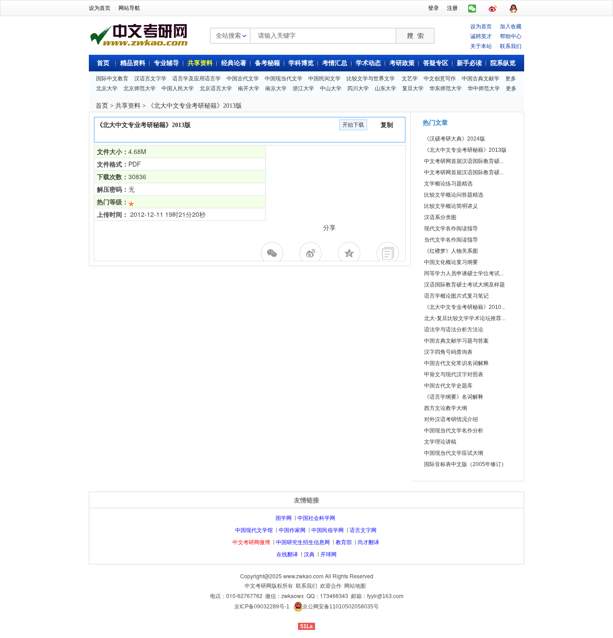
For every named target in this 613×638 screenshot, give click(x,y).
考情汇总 (334, 63)
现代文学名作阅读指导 (451, 228)
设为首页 (99, 8)
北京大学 (107, 88)
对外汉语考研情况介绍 (451, 419)
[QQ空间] (350, 253)
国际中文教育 (112, 78)
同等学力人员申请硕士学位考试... (464, 273)
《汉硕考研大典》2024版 (454, 139)
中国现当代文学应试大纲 (453, 453)
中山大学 (331, 88)
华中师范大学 (484, 88)
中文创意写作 (440, 78)
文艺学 (410, 78)
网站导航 (129, 8)
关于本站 (481, 45)
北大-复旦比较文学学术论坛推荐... (464, 318)
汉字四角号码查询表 (448, 352)
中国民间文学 (324, 78)
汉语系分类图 (440, 217)
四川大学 (358, 88)
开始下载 (353, 125)
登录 (433, 8)
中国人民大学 (178, 88)
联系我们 (510, 45)
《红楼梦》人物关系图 (451, 251)
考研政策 (402, 63)
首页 (103, 63)
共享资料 (200, 63)
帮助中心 (510, 36)
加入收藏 (510, 26)
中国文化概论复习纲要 (451, 262)
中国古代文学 (243, 78)
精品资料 (132, 63)
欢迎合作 (331, 586)
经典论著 (233, 63)
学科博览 (301, 63)
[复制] (389, 253)
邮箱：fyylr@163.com (377, 596)
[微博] (311, 253)
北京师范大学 (139, 88)
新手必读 (469, 63)
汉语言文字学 (150, 78)
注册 (452, 8)
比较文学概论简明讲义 (451, 206)
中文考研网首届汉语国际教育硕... (464, 161)
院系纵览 (503, 63)
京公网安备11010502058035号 (340, 606)
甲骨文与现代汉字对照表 (453, 374)
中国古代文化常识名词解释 (456, 363)
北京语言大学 (216, 88)
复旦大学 (413, 88)
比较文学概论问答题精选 (453, 195)
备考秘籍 (267, 63)
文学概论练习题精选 (448, 183)
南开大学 (248, 88)
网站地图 (355, 586)
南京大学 (276, 88)
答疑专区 (435, 63)
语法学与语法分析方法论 (453, 329)
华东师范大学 (445, 88)
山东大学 (385, 88)
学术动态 (368, 63)
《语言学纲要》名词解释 (453, 397)
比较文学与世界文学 (370, 78)
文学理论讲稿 (440, 442)
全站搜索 (228, 35)
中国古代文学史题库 (448, 386)
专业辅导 (166, 63)
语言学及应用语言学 (196, 78)
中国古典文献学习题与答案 (456, 341)
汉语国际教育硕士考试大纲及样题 (464, 285)
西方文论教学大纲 (445, 408)
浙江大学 (303, 88)
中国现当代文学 (283, 78)
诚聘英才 (481, 36)
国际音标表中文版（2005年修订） (465, 464)
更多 (510, 78)
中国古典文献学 (480, 78)
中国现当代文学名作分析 (453, 430)
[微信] (273, 253)
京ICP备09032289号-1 (261, 606)
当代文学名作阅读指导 (451, 240)
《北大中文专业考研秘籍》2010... (464, 307)
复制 (387, 125)
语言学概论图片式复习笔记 (456, 296)
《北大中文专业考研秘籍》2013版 (465, 150)
